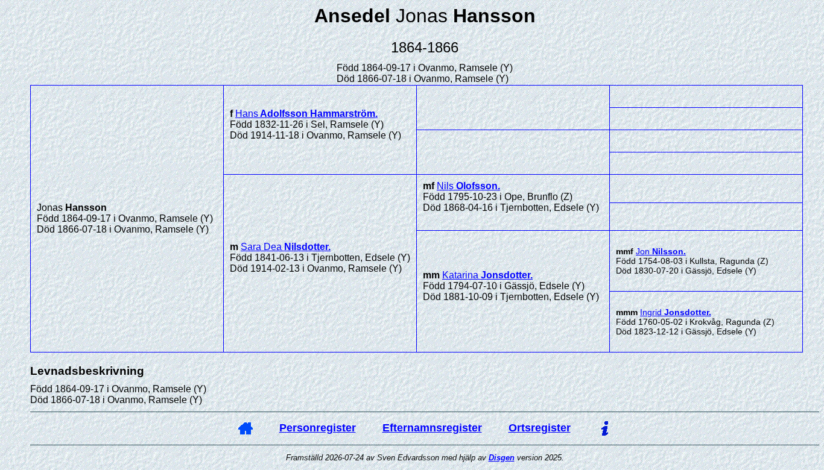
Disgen (502, 457)
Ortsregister (540, 428)
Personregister (317, 428)
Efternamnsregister (432, 428)
